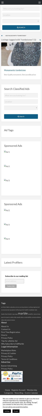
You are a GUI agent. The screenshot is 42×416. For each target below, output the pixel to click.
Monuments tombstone (15, 70)
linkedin (9, 314)
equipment (13, 310)
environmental (5, 310)
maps (16, 314)
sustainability (27, 317)
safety (12, 317)
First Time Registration (10, 332)
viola (5, 320)
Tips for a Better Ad (9, 341)
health (26, 310)
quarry (8, 317)
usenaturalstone (36, 317)
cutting (31, 307)
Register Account (18, 390)
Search (22, 27)
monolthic (30, 314)
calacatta (12, 307)
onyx (39, 314)
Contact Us (5, 329)
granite (22, 310)
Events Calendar (31, 393)
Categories (8, 393)
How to (4, 335)
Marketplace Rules (8, 350)
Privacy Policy (7, 338)
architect (3, 307)
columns (26, 307)
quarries (3, 317)
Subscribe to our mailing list (16, 276)
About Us (5, 326)
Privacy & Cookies (8, 353)
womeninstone (11, 320)
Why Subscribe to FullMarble (12, 344)
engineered (36, 307)
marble (23, 313)
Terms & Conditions (9, 359)
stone (22, 317)
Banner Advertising (9, 366)
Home (7, 390)
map (13, 314)
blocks (8, 307)
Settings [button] (7, 411)
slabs (15, 317)
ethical (18, 310)
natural (35, 314)
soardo (18, 317)
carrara (17, 307)
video (2, 320)
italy (36, 310)
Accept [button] (16, 411)
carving (22, 307)
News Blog (19, 393)
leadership (4, 314)
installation (31, 310)
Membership (32, 390)
